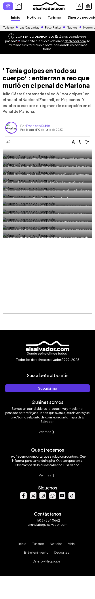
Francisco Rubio (38, 126)
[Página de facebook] (23, 498)
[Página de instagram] (42, 498)
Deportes (61, 552)
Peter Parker (53, 27)
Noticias (34, 17)
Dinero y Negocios (47, 561)
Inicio (15, 17)
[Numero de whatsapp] (52, 498)
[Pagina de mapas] (79, 6)
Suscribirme (47, 388)
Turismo (54, 17)
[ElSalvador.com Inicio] (48, 6)
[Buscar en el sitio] (18, 6)
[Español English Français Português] (88, 6)
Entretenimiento (36, 552)
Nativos (72, 27)
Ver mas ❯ (47, 432)
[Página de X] (32, 498)
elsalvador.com (75, 41)
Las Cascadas (29, 27)
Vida (71, 544)
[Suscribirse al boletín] (8, 6)
